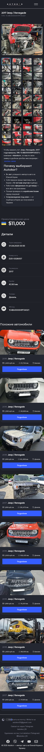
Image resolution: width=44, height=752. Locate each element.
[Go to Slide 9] (6, 76)
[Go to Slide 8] (38, 68)
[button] (22, 39)
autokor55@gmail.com (22, 722)
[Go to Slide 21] (6, 98)
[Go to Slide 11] (27, 76)
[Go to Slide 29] (6, 112)
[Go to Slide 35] (27, 120)
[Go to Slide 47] (27, 142)
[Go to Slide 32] (38, 112)
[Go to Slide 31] (27, 112)
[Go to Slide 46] (17, 142)
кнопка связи (10, 161)
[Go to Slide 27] (27, 105)
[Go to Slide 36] (38, 120)
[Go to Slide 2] (16, 61)
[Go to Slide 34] (17, 120)
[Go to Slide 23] (27, 98)
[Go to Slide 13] (6, 83)
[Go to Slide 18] (17, 90)
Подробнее (22, 369)
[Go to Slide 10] (17, 76)
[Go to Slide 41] (6, 134)
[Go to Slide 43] (27, 134)
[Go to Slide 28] (38, 105)
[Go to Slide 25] (6, 105)
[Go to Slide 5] (6, 68)
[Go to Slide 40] (38, 127)
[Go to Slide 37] (6, 127)
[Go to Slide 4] (38, 61)
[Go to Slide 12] (38, 76)
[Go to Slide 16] (38, 83)
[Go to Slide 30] (17, 112)
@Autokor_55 (22, 736)
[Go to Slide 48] (38, 142)
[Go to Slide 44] (38, 134)
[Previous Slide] (4, 39)
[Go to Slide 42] (17, 134)
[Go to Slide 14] (17, 83)
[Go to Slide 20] (38, 90)
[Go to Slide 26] (17, 105)
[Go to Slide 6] (17, 68)
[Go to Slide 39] (27, 127)
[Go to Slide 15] (27, 83)
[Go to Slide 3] (27, 61)
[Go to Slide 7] (27, 68)
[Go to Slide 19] (27, 90)
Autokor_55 (22, 729)
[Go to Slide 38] (17, 127)
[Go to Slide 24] (38, 98)
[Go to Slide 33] (6, 120)
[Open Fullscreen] (40, 52)
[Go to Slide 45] (6, 142)
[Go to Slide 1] (6, 61)
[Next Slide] (40, 39)
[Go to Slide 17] (6, 90)
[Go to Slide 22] (17, 98)
